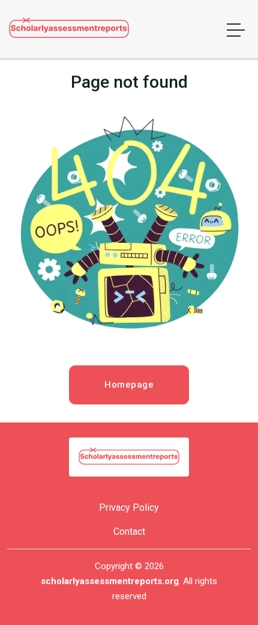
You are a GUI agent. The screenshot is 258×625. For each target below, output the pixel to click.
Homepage (129, 384)
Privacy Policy (129, 507)
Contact (129, 531)
